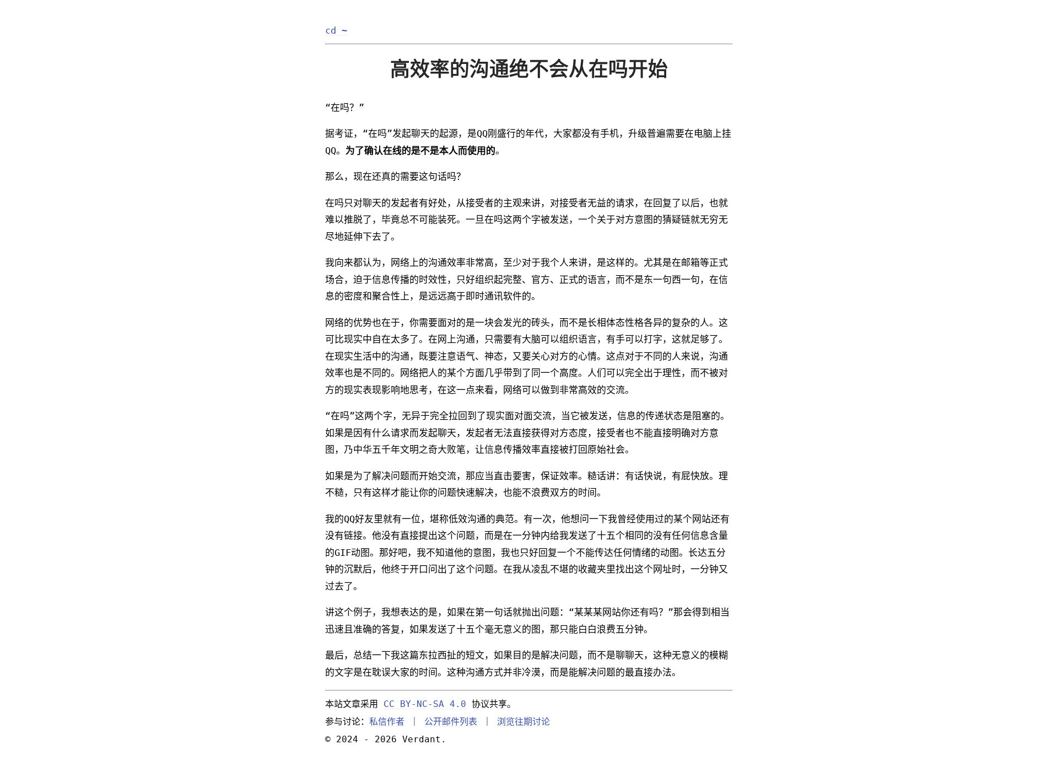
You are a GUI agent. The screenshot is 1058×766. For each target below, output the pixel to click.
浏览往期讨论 (523, 721)
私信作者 (386, 721)
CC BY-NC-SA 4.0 (425, 704)
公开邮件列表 (450, 721)
